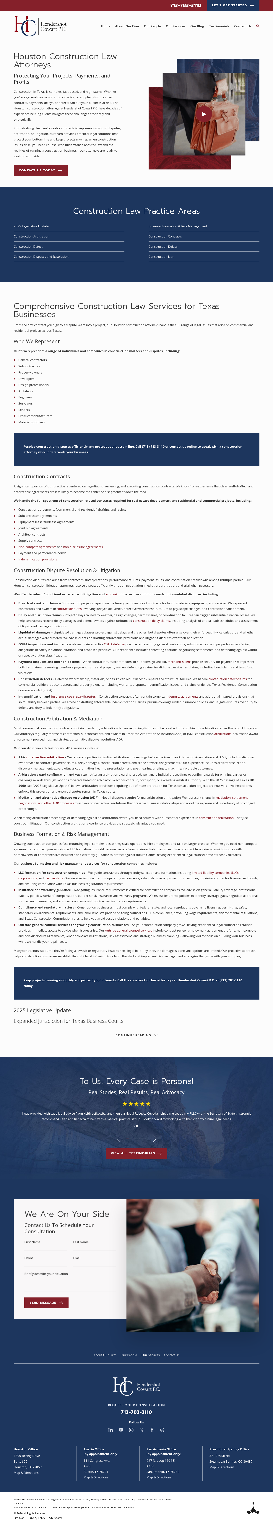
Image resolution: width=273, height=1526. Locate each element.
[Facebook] (152, 1430)
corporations (27, 878)
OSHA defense (114, 644)
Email (77, 1258)
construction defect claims (228, 679)
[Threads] (162, 1430)
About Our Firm (104, 1355)
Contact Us (172, 1355)
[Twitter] (141, 1430)
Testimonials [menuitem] (219, 26)
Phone (28, 1258)
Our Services (151, 1355)
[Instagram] (131, 1430)
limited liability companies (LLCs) (216, 872)
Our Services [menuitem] (176, 26)
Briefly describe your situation (46, 1274)
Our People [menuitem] (152, 26)
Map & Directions (26, 1472)
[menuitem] (19, 1518)
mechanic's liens (179, 661)
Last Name (81, 1242)
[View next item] (155, 1139)
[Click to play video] (204, 114)
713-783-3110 (185, 5)
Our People (129, 1355)
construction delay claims (151, 620)
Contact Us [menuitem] (242, 26)
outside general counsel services (128, 930)
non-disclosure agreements (83, 547)
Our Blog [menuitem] (197, 26)
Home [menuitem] (105, 26)
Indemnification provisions (37, 559)
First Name (32, 1242)
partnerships (54, 878)
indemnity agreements (182, 696)
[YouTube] (121, 1430)
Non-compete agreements (37, 547)
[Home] (40, 26)
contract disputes (69, 609)
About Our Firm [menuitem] (127, 26)
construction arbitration (216, 818)
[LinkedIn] (110, 1430)
